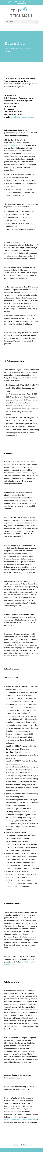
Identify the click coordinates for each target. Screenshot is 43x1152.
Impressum (14, 1145)
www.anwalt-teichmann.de (14, 145)
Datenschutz (26, 1145)
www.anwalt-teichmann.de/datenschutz (19, 1120)
